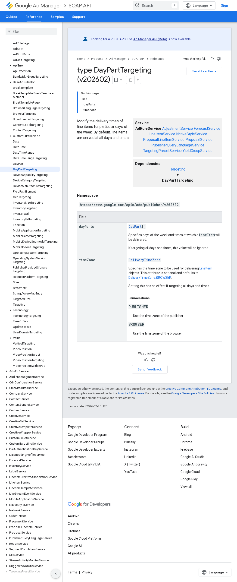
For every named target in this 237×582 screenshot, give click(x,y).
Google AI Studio (193, 457)
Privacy (87, 572)
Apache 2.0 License (131, 393)
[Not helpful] (218, 58)
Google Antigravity (194, 464)
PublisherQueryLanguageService (177, 145)
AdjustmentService (177, 128)
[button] (30, 65)
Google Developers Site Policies (192, 393)
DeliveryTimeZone (144, 260)
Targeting (177, 169)
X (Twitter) (132, 464)
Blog (127, 434)
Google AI (75, 546)
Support (78, 17)
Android (186, 434)
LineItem (206, 268)
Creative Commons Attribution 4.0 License (193, 388)
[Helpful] (211, 58)
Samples (57, 17)
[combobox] (156, 5)
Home (81, 58)
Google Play (189, 479)
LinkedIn (130, 457)
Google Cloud (190, 472)
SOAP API (80, 6)
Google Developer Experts (86, 449)
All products (76, 553)
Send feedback (204, 71)
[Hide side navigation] (55, 573)
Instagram (131, 449)
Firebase (187, 449)
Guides (11, 17)
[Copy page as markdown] (130, 80)
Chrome (186, 442)
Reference (33, 17)
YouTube (130, 472)
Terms (72, 572)
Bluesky (130, 442)
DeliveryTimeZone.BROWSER (149, 277)
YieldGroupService (197, 151)
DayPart (135, 226)
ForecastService (207, 128)
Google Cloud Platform (84, 538)
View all (186, 486)
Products (97, 58)
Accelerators (77, 457)
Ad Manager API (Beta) (150, 39)
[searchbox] (31, 31)
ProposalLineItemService (163, 139)
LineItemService (162, 134)
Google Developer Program (87, 434)
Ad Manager (47, 6)
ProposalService (198, 139)
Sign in (226, 5)
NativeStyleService (191, 134)
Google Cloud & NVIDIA (84, 464)
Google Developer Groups (86, 442)
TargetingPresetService (162, 151)
